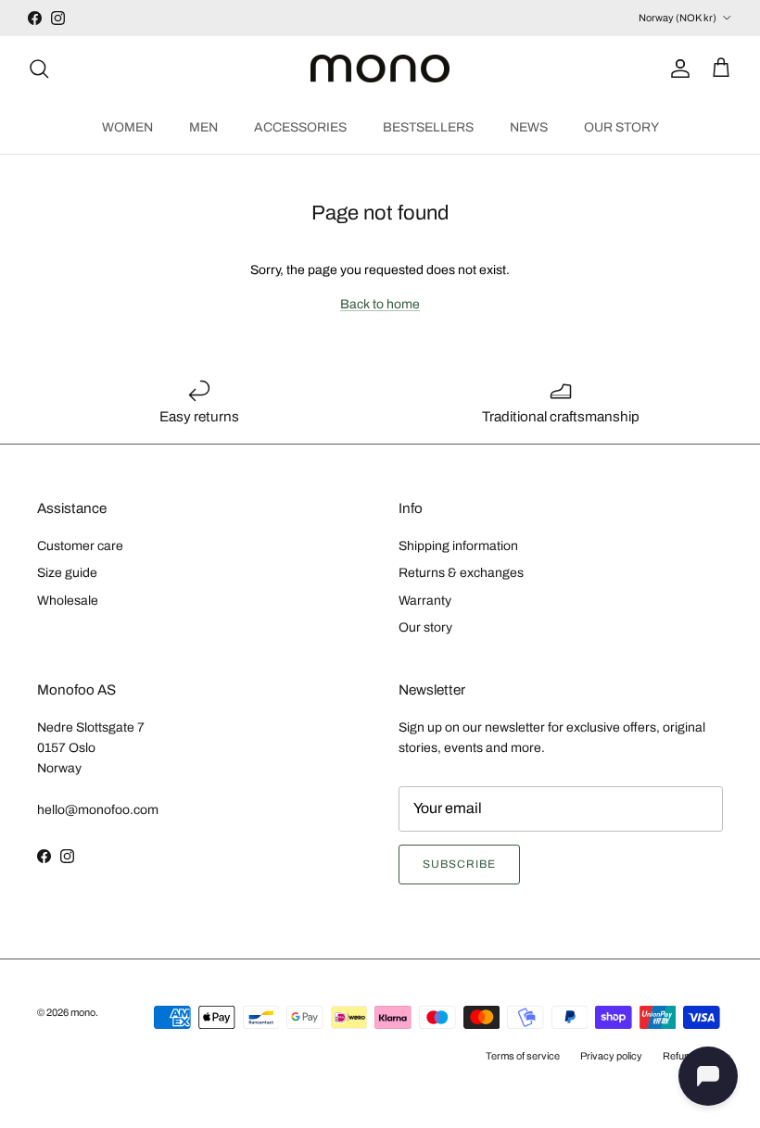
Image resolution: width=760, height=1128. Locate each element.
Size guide (67, 573)
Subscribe (459, 864)
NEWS (529, 127)
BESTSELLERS (428, 127)
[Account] (676, 68)
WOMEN (127, 127)
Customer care (80, 546)
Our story (425, 627)
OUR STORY (621, 127)
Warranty (425, 601)
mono (82, 1012)
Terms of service (523, 1055)
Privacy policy (611, 1055)
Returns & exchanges (461, 573)
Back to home (380, 304)
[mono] (380, 69)
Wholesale (67, 601)
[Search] (39, 68)
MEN (203, 127)
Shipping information (458, 546)
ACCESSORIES (300, 127)
